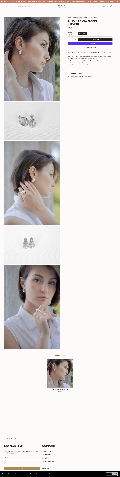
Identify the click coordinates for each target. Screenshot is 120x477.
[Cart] (115, 6)
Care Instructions (47, 451)
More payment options (90, 47)
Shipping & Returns (48, 461)
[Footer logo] (10, 439)
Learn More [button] (52, 474)
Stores (44, 465)
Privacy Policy (46, 455)
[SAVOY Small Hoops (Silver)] (60, 373)
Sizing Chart (45, 458)
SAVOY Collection (77, 17)
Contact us (45, 468)
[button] (11, 6)
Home (69, 17)
